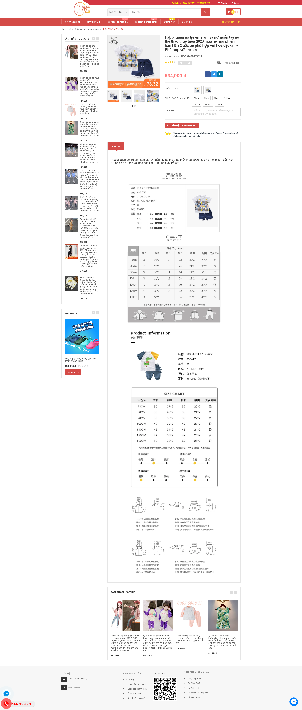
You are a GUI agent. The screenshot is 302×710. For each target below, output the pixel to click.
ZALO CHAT (160, 673)
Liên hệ (187, 21)
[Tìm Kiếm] (205, 12)
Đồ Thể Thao (194, 697)
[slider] (170, 62)
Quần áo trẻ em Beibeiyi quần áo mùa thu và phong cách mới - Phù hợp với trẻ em (89, 109)
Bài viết (170, 21)
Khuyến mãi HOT (231, 21)
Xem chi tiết (73, 372)
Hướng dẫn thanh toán (136, 688)
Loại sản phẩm (116, 12)
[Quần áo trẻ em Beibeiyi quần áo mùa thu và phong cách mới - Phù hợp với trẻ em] (71, 109)
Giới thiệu (130, 679)
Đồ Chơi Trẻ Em (195, 683)
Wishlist (224, 2)
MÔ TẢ (116, 146)
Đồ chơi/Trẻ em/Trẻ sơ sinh (87, 29)
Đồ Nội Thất (193, 687)
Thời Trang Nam (147, 21)
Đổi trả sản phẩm (134, 693)
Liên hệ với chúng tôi (135, 698)
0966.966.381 (74, 687)
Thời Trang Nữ (119, 21)
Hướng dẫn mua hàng (136, 683)
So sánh (237, 2)
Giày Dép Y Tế (94, 21)
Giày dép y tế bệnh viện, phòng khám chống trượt (80, 359)
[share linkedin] (220, 74)
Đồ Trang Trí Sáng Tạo (198, 692)
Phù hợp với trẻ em (113, 28)
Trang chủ (73, 21)
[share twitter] (214, 74)
